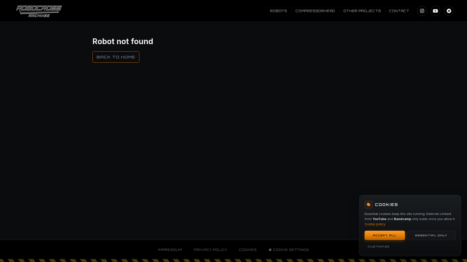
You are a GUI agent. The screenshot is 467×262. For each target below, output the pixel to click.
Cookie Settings (291, 250)
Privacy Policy (210, 250)
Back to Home (116, 57)
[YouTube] (435, 11)
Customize (378, 246)
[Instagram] (422, 11)
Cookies (248, 250)
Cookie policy (375, 224)
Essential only (431, 235)
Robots (278, 11)
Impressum (170, 250)
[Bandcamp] (449, 11)
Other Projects (362, 11)
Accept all (385, 235)
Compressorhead (315, 11)
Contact (399, 11)
